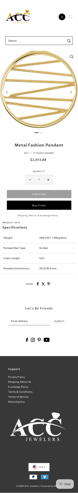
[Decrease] (30, 179)
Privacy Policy (16, 377)
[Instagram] (33, 340)
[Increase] (48, 179)
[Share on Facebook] (37, 284)
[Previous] (6, 92)
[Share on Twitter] (43, 284)
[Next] (71, 92)
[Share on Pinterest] (48, 284)
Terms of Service (18, 396)
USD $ (41, 467)
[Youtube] (47, 340)
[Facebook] (27, 340)
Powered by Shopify (51, 486)
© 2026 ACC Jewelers (27, 486)
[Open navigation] (70, 17)
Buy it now (39, 205)
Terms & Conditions (20, 391)
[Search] (68, 41)
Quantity (39, 171)
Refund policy (16, 401)
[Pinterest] (39, 340)
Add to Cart (39, 194)
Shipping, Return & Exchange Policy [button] (38, 215)
